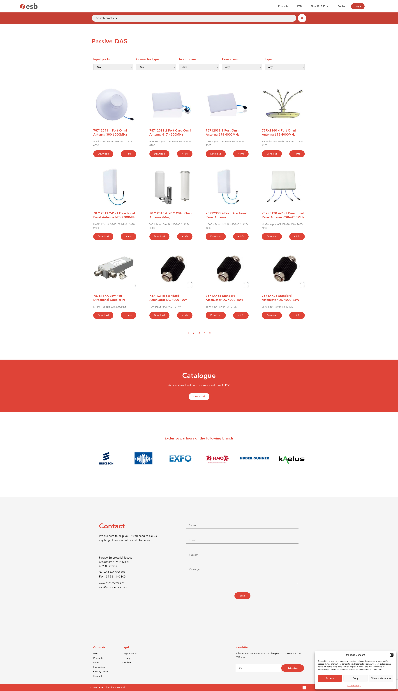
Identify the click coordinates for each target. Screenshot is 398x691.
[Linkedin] (304, 687)
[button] (391, 654)
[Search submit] (302, 18)
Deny (356, 678)
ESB (299, 6)
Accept (330, 678)
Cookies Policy (354, 685)
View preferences (381, 678)
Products (283, 6)
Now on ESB (318, 6)
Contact (342, 6)
